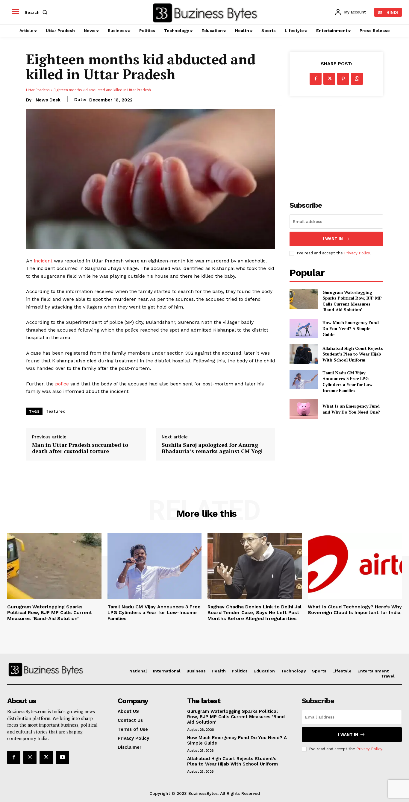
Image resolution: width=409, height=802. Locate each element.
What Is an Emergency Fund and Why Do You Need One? (351, 409)
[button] (37, 12)
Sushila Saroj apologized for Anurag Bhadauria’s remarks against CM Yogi (212, 448)
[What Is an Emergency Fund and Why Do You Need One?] (303, 409)
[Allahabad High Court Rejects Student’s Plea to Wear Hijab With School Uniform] (303, 354)
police (62, 384)
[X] (329, 79)
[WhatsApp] (357, 79)
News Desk (48, 100)
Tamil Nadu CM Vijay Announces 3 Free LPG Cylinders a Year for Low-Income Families (348, 381)
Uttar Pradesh (38, 89)
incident (43, 261)
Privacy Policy (357, 253)
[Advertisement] (336, 145)
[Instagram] (30, 757)
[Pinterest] (343, 79)
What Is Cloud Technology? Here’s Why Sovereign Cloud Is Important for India (355, 609)
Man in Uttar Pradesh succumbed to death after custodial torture (80, 448)
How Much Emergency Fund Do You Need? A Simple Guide (350, 328)
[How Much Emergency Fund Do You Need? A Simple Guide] (303, 328)
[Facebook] (316, 79)
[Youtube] (62, 757)
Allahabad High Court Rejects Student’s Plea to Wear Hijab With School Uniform (352, 354)
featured (56, 411)
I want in (333, 238)
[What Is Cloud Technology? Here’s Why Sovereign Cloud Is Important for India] (355, 566)
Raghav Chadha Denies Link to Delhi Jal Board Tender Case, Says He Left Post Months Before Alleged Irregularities (254, 612)
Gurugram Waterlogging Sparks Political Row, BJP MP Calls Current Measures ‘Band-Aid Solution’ (352, 301)
